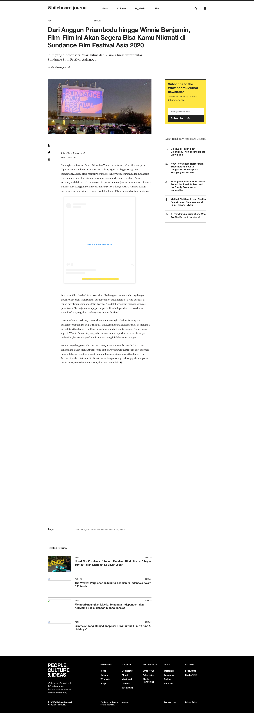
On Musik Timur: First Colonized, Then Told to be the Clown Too (188, 151)
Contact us (127, 671)
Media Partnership (149, 680)
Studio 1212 (191, 675)
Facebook (169, 675)
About (125, 675)
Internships (127, 688)
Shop (157, 8)
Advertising (148, 675)
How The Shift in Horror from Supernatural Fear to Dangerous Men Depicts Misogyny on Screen (187, 168)
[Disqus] (99, 412)
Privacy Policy (191, 702)
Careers (126, 683)
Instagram (169, 671)
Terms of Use (170, 702)
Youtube (168, 683)
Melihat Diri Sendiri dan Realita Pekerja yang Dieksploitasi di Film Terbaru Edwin (188, 202)
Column (121, 8)
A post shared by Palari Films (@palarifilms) (100, 279)
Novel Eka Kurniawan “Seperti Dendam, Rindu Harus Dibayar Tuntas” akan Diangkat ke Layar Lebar (113, 563)
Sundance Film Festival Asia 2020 (102, 529)
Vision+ (123, 529)
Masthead (127, 679)
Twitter (167, 679)
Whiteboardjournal (60, 67)
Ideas (105, 8)
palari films (80, 529)
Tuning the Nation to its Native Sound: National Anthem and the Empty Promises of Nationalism (188, 186)
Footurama (190, 671)
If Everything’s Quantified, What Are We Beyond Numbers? (188, 215)
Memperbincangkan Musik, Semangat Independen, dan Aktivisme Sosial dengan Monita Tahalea (109, 606)
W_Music (140, 8)
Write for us (148, 671)
